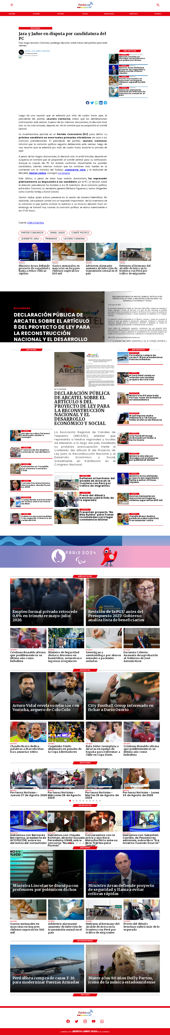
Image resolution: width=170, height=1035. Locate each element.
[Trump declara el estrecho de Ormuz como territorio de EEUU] (15, 502)
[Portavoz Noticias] (11, 6)
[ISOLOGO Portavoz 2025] (85, 8)
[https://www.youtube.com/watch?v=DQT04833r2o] (141, 778)
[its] (114, 92)
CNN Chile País (35, 222)
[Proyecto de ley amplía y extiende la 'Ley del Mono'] (15, 452)
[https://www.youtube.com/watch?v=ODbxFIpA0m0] (28, 821)
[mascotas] (114, 81)
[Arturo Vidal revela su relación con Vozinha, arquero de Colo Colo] (123, 378)
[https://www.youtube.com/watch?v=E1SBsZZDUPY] (103, 821)
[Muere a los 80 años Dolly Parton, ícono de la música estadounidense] (123, 398)
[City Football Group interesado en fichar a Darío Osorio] (123, 438)
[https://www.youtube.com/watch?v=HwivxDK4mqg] (66, 778)
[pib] (15, 518)
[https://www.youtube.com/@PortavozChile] (93, 1023)
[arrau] (114, 70)
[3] (84, 386)
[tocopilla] (15, 468)
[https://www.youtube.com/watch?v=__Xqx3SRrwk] (103, 778)
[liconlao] (114, 59)
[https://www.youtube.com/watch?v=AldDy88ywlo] (141, 821)
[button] (32, 233)
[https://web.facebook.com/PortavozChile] (68, 1023)
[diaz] (123, 518)
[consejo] (15, 485)
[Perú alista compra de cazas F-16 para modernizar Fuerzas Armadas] (123, 357)
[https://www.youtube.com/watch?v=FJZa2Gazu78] (66, 821)
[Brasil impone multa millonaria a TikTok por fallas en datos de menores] (123, 418)
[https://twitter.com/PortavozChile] (76, 1023)
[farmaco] (15, 435)
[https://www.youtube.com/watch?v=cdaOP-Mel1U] (28, 778)
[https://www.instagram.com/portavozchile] (85, 1023)
